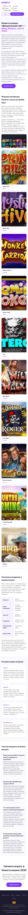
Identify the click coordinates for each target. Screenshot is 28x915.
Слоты (12, 895)
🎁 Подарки (5, 8)
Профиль (5, 14)
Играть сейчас (8, 86)
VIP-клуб (24, 895)
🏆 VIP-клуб (14, 8)
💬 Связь (15, 10)
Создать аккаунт (14, 884)
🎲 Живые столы (6, 6)
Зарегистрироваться (17, 14)
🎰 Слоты (15, 6)
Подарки (18, 895)
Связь (14, 898)
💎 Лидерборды (6, 10)
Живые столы (5, 895)
